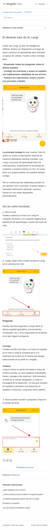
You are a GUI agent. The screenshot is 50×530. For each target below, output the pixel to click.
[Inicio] (12, 5)
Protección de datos (39, 525)
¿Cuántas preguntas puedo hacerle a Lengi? (21, 499)
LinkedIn (10, 460)
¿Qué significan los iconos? (14, 490)
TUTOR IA (28, 12)
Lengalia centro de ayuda (12, 12)
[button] (36, 4)
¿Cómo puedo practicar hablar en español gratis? (23, 494)
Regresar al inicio (10, 475)
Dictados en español (11, 503)
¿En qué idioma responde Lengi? (16, 508)
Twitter (7, 460)
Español (41, 4)
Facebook (4, 460)
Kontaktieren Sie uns (25, 467)
